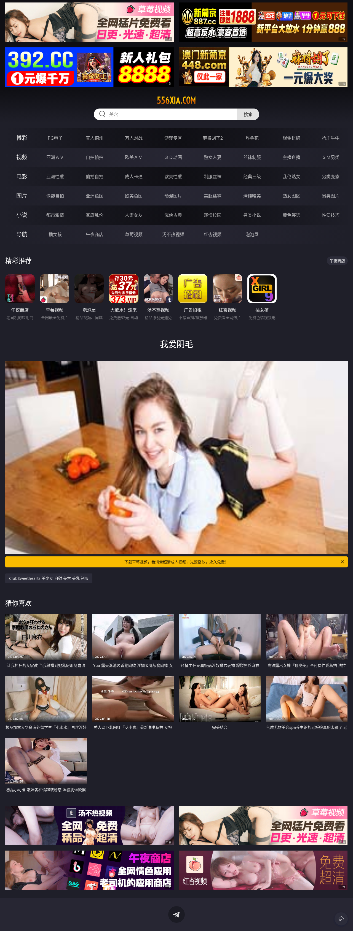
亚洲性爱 (55, 177)
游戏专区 (173, 138)
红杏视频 (212, 234)
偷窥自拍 (55, 196)
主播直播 (291, 157)
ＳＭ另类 (330, 157)
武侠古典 (173, 215)
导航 (21, 234)
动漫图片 (173, 196)
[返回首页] (341, 918)
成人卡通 (134, 177)
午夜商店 (94, 234)
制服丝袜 (212, 177)
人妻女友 (134, 215)
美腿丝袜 (212, 196)
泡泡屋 (252, 234)
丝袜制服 (252, 157)
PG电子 (55, 138)
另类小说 (252, 215)
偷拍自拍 (94, 177)
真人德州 (94, 138)
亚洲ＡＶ (55, 157)
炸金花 (252, 138)
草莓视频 (134, 234)
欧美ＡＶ (134, 157)
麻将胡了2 (213, 138)
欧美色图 (134, 196)
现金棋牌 (291, 138)
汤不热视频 (173, 234)
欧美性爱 (173, 177)
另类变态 (330, 177)
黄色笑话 (291, 215)
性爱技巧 (330, 215)
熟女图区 (291, 196)
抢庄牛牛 (330, 138)
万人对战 (134, 138)
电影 (21, 176)
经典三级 (252, 177)
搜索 (248, 114)
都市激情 (55, 215)
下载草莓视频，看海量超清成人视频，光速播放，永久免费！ (176, 561)
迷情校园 (212, 215)
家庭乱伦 (94, 215)
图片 (21, 195)
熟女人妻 (212, 157)
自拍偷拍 (94, 157)
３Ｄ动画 (173, 157)
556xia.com (176, 100)
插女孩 (55, 234)
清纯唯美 (252, 196)
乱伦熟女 (291, 177)
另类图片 (330, 196)
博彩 (21, 138)
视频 (21, 157)
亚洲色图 (94, 196)
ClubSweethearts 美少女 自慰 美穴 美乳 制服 (49, 578)
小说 (21, 215)
